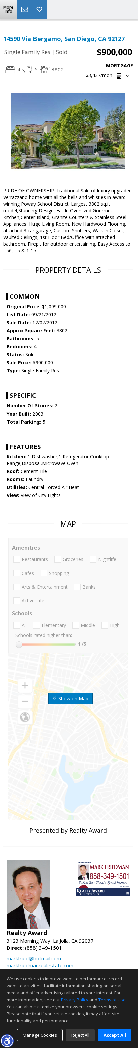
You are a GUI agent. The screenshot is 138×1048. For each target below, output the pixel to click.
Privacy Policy (74, 1000)
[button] (7, 1041)
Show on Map (72, 698)
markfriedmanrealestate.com (40, 965)
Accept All (115, 1035)
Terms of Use (112, 1000)
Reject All (80, 1035)
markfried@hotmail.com (34, 958)
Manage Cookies (40, 1035)
